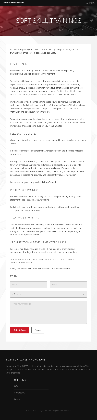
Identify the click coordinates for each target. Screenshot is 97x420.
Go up (17, 399)
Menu (91, 3)
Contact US (19, 393)
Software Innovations (13, 3)
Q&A (16, 386)
